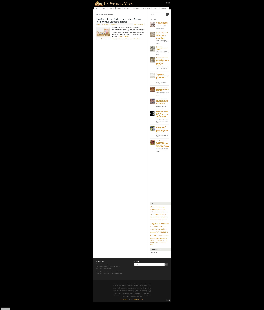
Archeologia (126, 8)
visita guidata (165, 240)
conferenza (156, 214)
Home (96, 8)
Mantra (135, 299)
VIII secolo (163, 238)
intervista (105, 38)
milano (156, 226)
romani (160, 235)
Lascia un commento (138, 24)
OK (167, 14)
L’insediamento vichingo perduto (103, 268)
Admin (98, 24)
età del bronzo (164, 217)
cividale (101, 38)
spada (154, 238)
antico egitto (162, 207)
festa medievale (157, 219)
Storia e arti (155, 8)
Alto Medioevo (114, 24)
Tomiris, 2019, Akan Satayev (102, 263)
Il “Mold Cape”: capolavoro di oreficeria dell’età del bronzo (109, 273)
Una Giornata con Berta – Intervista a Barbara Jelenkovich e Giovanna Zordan (118, 20)
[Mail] (169, 3)
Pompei (151, 229)
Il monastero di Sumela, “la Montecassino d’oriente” (108, 266)
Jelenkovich (110, 38)
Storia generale (136, 8)
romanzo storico (165, 235)
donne (154, 217)
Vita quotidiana (146, 8)
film (163, 219)
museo (165, 226)
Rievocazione (164, 8)
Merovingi (152, 226)
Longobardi (123, 38)
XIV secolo (163, 242)
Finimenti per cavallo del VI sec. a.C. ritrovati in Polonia (108, 271)
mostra (160, 226)
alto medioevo (155, 207)
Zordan (138, 38)
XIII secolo (159, 242)
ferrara (151, 219)
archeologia (154, 209)
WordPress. (140, 299)
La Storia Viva (124, 299)
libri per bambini (116, 38)
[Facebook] (167, 3)
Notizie (119, 8)
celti (162, 212)
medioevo (165, 223)
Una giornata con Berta (131, 38)
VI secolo (159, 240)
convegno (164, 214)
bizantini (159, 212)
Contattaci (111, 8)
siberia (151, 238)
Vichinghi (158, 238)
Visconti (154, 240)
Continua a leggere (123, 36)
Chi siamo (104, 8)
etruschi (158, 217)
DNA (151, 217)
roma (158, 235)
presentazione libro (160, 229)
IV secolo (158, 221)
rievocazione (153, 232)
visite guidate (153, 242)
